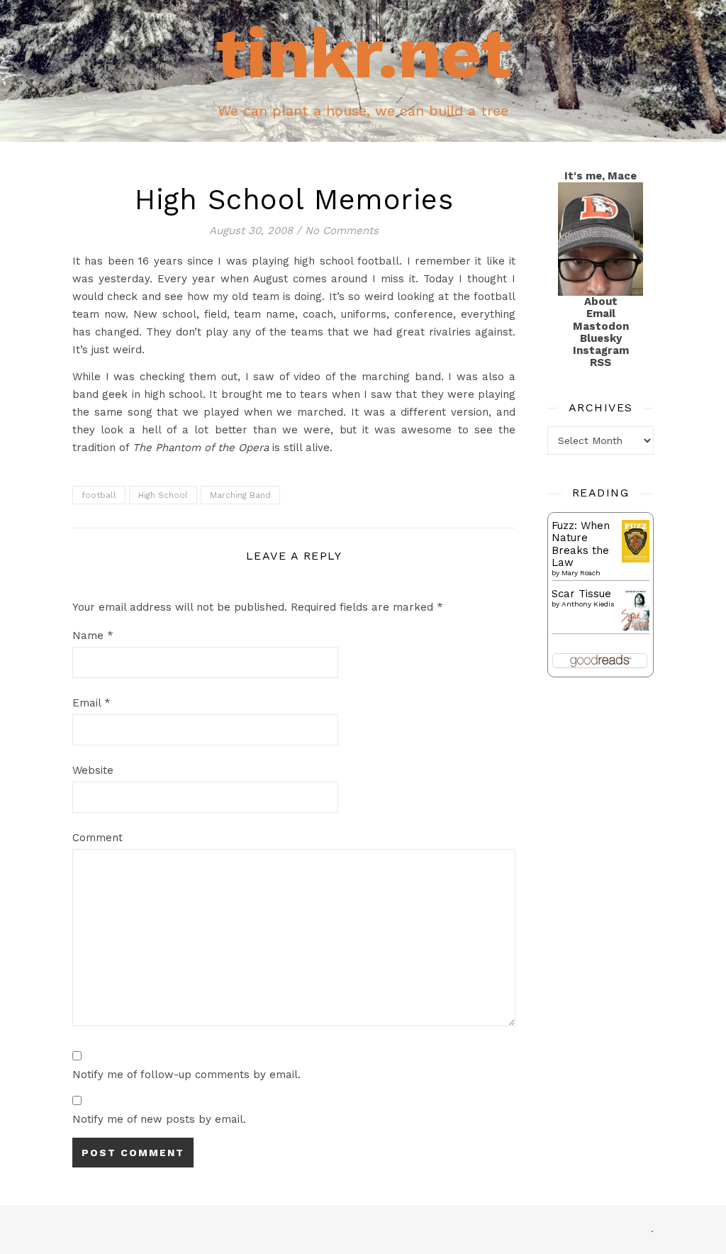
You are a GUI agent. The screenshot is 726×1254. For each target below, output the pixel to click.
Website (92, 770)
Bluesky (601, 338)
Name (92, 635)
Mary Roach (581, 573)
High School (163, 495)
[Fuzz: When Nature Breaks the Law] (635, 541)
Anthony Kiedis (588, 604)
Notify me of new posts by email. (159, 1119)
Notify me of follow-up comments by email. (186, 1074)
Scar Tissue (581, 593)
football (99, 495)
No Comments (342, 230)
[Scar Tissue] (635, 609)
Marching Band (240, 495)
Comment (97, 837)
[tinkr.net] (363, 71)
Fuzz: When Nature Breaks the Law (581, 544)
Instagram (601, 350)
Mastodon (601, 326)
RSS (600, 362)
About (601, 301)
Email (91, 703)
